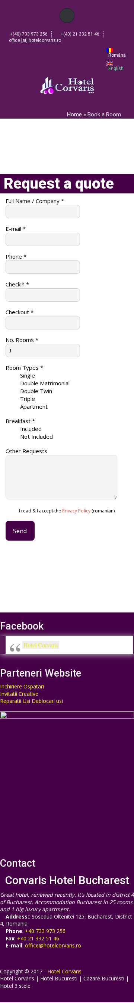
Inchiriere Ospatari (22, 686)
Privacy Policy (76, 511)
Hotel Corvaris (40, 645)
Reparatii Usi (15, 700)
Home (74, 114)
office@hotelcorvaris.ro (53, 945)
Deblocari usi (47, 700)
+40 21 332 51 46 (38, 938)
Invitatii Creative (19, 693)
